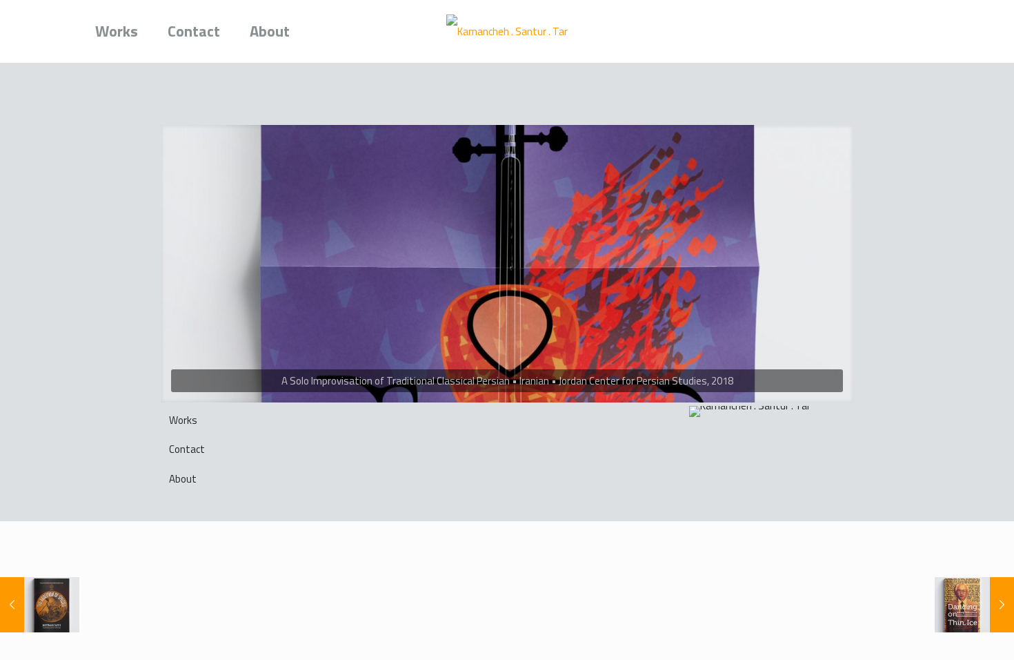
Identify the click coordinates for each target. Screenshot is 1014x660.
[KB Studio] (507, 31)
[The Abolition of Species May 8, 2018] (39, 604)
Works (183, 420)
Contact (187, 449)
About (183, 479)
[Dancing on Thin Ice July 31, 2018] (974, 604)
